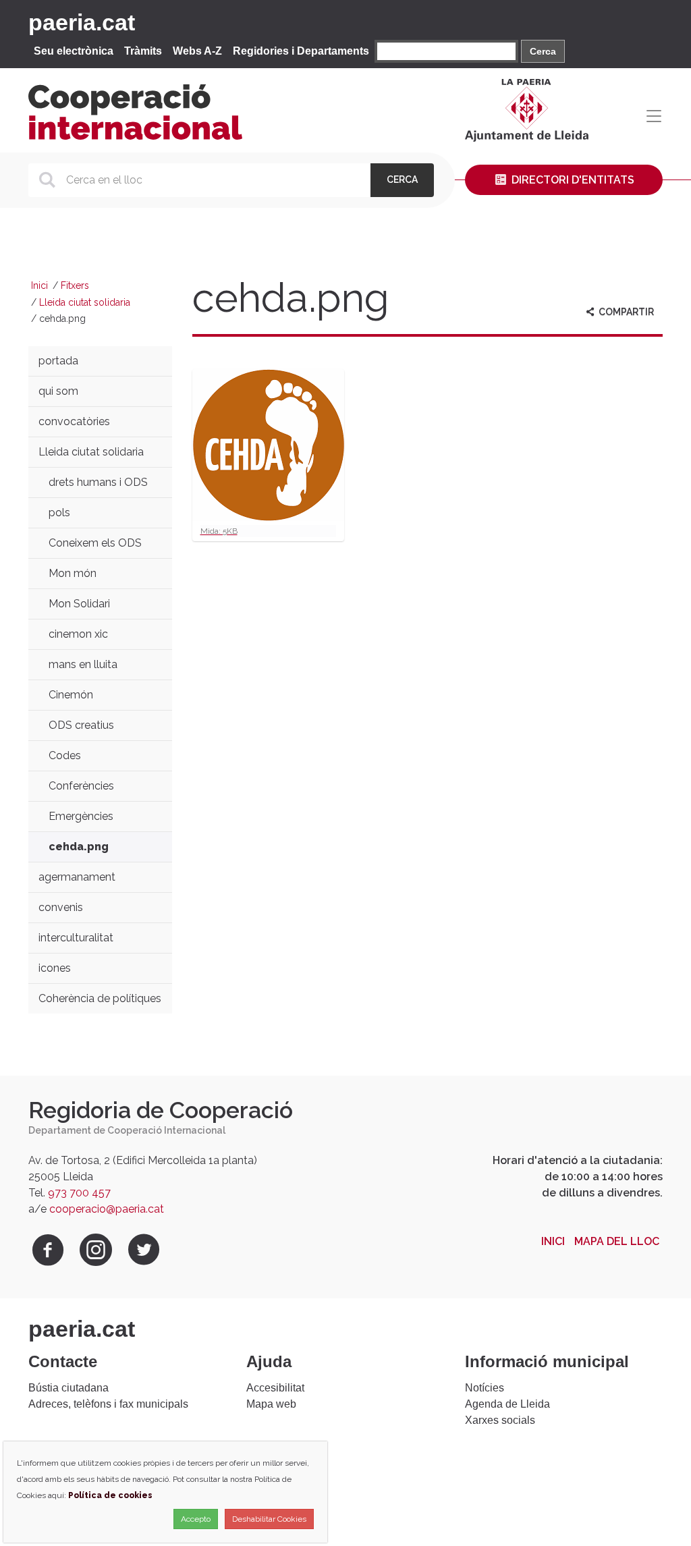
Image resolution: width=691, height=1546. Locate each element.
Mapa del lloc (616, 1241)
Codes (65, 755)
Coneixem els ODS (95, 542)
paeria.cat (81, 22)
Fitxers (75, 285)
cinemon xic (78, 634)
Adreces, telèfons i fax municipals (108, 1404)
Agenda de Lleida (507, 1404)
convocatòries (74, 421)
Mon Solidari (79, 603)
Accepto (196, 1519)
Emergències (81, 816)
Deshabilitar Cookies (269, 1519)
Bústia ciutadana (68, 1387)
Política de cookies (110, 1495)
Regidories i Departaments (301, 51)
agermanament (76, 877)
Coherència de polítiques (99, 998)
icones (54, 968)
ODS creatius (81, 725)
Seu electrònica (73, 51)
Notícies (484, 1387)
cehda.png (79, 846)
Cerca (543, 51)
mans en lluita (83, 664)
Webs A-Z (197, 51)
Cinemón (71, 694)
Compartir (625, 311)
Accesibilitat (275, 1387)
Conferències (81, 785)
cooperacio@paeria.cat (106, 1209)
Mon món (72, 573)
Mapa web (271, 1404)
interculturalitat (75, 937)
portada (58, 360)
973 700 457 (79, 1192)
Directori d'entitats (571, 179)
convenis (60, 907)
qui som (58, 391)
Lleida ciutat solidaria (84, 302)
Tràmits (143, 51)
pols (59, 512)
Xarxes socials (500, 1420)
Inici (39, 285)
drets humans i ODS (98, 482)
